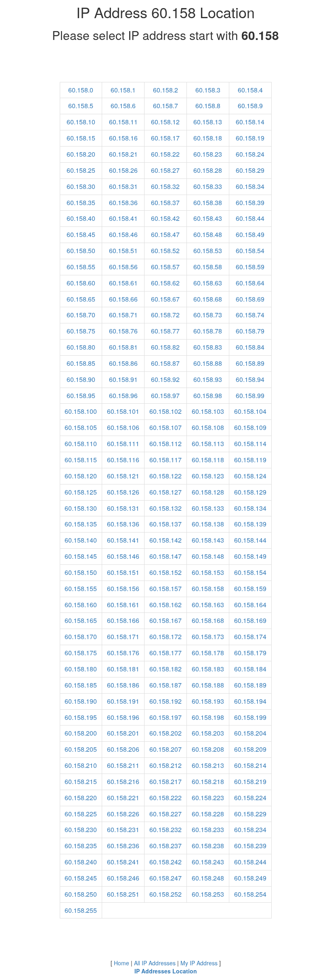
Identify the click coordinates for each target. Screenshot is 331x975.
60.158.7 (165, 105)
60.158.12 (165, 121)
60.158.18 (207, 138)
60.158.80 (81, 347)
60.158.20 (81, 154)
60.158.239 (250, 845)
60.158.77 (165, 330)
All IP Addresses (155, 963)
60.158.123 (208, 475)
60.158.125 (81, 492)
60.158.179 (250, 652)
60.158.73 (207, 314)
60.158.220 (81, 797)
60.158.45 (81, 234)
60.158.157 (165, 588)
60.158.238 (208, 845)
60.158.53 (207, 250)
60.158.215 (81, 781)
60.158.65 (81, 299)
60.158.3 (207, 89)
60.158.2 (165, 89)
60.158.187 (165, 685)
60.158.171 (123, 636)
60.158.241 (123, 861)
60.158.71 (123, 314)
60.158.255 (81, 910)
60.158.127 (165, 492)
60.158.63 (207, 282)
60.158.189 (250, 685)
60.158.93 (207, 379)
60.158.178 (208, 652)
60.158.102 (165, 411)
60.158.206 (123, 749)
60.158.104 (250, 411)
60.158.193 (208, 701)
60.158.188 (208, 685)
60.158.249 (250, 878)
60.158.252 (165, 894)
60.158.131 (123, 508)
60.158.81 (123, 347)
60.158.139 (250, 523)
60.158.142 (165, 540)
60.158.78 (207, 330)
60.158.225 (81, 813)
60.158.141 (123, 540)
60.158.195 (81, 717)
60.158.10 (81, 121)
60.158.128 (208, 492)
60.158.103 (208, 411)
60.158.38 (207, 202)
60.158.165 (81, 620)
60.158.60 (81, 282)
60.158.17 (165, 138)
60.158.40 (81, 218)
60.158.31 (123, 186)
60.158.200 (81, 733)
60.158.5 (80, 105)
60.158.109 (250, 427)
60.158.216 (123, 781)
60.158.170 (81, 636)
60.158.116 (123, 459)
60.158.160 (81, 604)
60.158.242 (165, 861)
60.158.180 (81, 668)
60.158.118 (208, 459)
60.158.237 (165, 845)
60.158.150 (81, 572)
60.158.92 (165, 379)
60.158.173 (208, 636)
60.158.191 (123, 701)
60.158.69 (250, 299)
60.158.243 (208, 861)
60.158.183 (208, 668)
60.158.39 (250, 202)
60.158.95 (81, 395)
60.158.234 (250, 829)
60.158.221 (123, 797)
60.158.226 (123, 813)
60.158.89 (250, 363)
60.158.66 (123, 299)
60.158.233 (208, 829)
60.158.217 (165, 781)
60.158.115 (81, 459)
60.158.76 (123, 330)
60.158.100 (81, 411)
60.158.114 (250, 443)
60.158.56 (123, 266)
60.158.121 (123, 475)
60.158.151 (123, 572)
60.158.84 (250, 347)
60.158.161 (123, 604)
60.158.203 (208, 733)
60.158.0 (80, 89)
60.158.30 (81, 186)
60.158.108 (208, 427)
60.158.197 (165, 717)
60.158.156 (123, 588)
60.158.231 (123, 829)
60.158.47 (165, 234)
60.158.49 (250, 234)
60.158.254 (250, 894)
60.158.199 (250, 717)
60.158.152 (165, 572)
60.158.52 (165, 250)
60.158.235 (81, 845)
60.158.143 (208, 540)
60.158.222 (165, 797)
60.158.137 (165, 523)
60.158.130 (81, 508)
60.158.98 (207, 395)
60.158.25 (81, 170)
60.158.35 (81, 202)
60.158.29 (250, 170)
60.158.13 (207, 121)
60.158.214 (250, 765)
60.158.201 (123, 733)
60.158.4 (250, 89)
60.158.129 (250, 492)
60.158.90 (81, 379)
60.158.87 (165, 363)
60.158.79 (250, 330)
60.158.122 (165, 475)
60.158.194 (250, 701)
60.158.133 (208, 508)
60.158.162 (165, 604)
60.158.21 (123, 154)
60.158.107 (165, 427)
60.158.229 (250, 813)
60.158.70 (81, 314)
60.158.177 (165, 652)
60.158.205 (81, 749)
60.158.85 (81, 363)
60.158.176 (123, 652)
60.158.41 (123, 218)
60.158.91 (123, 379)
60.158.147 (165, 556)
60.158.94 (250, 379)
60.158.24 (250, 154)
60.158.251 (123, 894)
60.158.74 (250, 314)
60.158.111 (123, 443)
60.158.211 (123, 765)
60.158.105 (81, 427)
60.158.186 (123, 685)
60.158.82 (165, 347)
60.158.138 (208, 523)
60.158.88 (207, 363)
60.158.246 (123, 878)
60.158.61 (123, 282)
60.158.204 (250, 733)
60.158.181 (123, 668)
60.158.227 (165, 813)
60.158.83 (207, 347)
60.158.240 (81, 861)
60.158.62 (165, 282)
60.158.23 (207, 154)
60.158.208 (208, 749)
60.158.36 (123, 202)
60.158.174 (250, 636)
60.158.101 (123, 411)
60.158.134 (250, 508)
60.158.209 (250, 749)
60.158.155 (81, 588)
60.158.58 (207, 266)
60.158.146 (123, 556)
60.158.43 (207, 218)
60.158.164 (250, 604)
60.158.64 (250, 282)
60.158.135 (81, 523)
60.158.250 (81, 894)
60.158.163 (208, 604)
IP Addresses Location (165, 971)
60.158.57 (165, 266)
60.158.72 (165, 314)
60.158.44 (250, 218)
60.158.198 (208, 717)
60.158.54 (250, 250)
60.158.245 (81, 878)
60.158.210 (81, 765)
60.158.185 (81, 685)
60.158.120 (81, 475)
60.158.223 (208, 797)
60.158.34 (250, 186)
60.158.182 (165, 668)
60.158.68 (207, 299)
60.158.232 (165, 829)
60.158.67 (165, 299)
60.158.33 (207, 186)
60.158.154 (250, 572)
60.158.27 (165, 170)
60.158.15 (81, 138)
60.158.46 (123, 234)
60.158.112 (165, 443)
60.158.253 (208, 894)
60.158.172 (165, 636)
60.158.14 (250, 121)
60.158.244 (250, 861)
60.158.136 (123, 523)
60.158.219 (250, 781)
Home (121, 963)
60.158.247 (165, 878)
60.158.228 (208, 813)
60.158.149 (250, 556)
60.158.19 (250, 138)
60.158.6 (123, 105)
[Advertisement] (165, 64)
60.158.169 (250, 620)
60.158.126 (123, 492)
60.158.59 (250, 266)
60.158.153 (208, 572)
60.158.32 (165, 186)
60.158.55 (81, 266)
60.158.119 (250, 459)
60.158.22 (165, 154)
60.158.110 (81, 443)
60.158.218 (208, 781)
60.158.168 (208, 620)
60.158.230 (81, 829)
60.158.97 (165, 395)
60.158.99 (250, 395)
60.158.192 (165, 701)
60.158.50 (81, 250)
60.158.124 (250, 475)
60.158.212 (165, 765)
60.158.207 (165, 749)
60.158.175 (81, 652)
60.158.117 (165, 459)
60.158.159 (250, 588)
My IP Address (199, 963)
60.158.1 (123, 89)
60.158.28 (207, 170)
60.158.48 (207, 234)
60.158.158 (208, 588)
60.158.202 (165, 733)
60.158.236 (123, 845)
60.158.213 (208, 765)
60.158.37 (165, 202)
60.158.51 (123, 250)
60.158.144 (250, 540)
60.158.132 (165, 508)
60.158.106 (123, 427)
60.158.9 (250, 105)
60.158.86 (123, 363)
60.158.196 (123, 717)
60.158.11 (123, 121)
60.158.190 (81, 701)
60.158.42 (165, 218)
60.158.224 (250, 797)
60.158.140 (81, 540)
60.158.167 (165, 620)
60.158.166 (123, 620)
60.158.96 (123, 395)
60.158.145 (81, 556)
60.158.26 (123, 170)
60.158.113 (208, 443)
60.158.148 (208, 556)
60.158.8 (207, 105)
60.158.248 (208, 878)
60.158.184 (250, 668)
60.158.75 (81, 330)
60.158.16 (123, 138)
